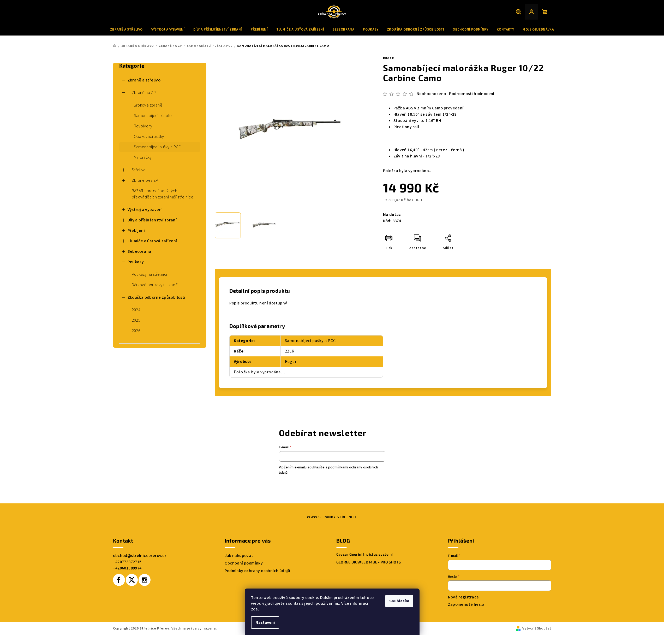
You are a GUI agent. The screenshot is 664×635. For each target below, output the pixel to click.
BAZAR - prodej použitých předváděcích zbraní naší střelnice (163, 194)
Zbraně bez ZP (145, 180)
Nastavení (265, 622)
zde (254, 609)
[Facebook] (119, 580)
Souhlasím (399, 601)
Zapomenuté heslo (466, 604)
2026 (136, 331)
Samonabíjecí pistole (153, 116)
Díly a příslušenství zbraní (152, 220)
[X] (132, 580)
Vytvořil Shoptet (536, 628)
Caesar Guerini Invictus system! (364, 554)
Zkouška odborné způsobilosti (157, 297)
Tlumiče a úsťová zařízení (152, 241)
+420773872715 (127, 562)
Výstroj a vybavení (145, 210)
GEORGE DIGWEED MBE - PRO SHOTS (368, 562)
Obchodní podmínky (244, 563)
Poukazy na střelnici (149, 274)
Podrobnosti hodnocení (471, 94)
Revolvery (143, 126)
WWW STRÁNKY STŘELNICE (332, 517)
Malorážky (143, 157)
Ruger (388, 58)
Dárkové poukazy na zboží (155, 285)
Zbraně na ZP (144, 93)
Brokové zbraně (148, 105)
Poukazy (136, 262)
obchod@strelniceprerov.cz (140, 555)
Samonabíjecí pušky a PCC (157, 147)
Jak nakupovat (239, 555)
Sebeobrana (139, 251)
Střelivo (139, 170)
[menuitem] (126, 29)
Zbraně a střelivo (144, 80)
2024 (136, 310)
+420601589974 (127, 568)
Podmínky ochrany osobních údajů (257, 571)
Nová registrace (463, 597)
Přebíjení (136, 230)
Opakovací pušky (149, 136)
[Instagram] (145, 580)
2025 (136, 320)
